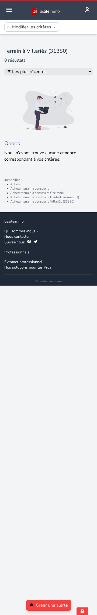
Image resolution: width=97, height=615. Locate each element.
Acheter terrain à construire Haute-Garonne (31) (44, 197)
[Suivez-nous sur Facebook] (29, 242)
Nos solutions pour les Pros (27, 267)
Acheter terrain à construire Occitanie (37, 193)
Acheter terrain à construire (29, 188)
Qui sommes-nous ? (21, 231)
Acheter (16, 184)
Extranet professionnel (23, 261)
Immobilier (12, 180)
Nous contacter (17, 236)
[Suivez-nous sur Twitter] (35, 242)
